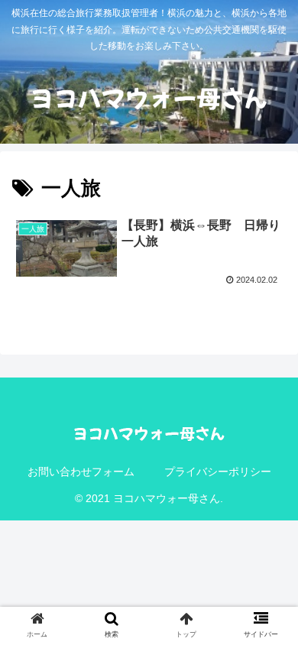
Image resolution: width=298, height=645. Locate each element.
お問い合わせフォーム (81, 471)
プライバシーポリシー (217, 471)
